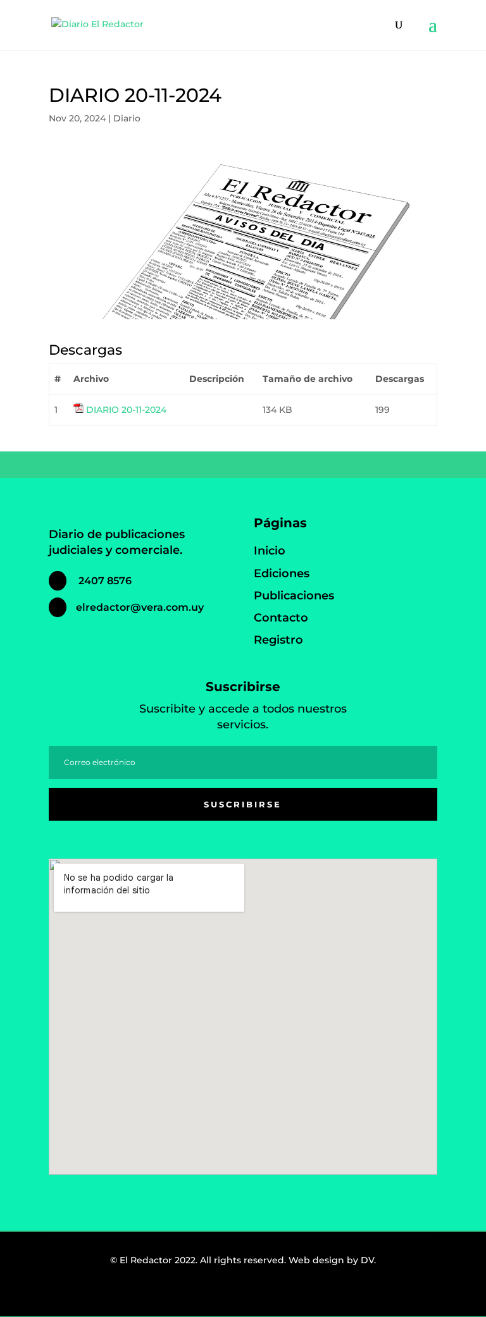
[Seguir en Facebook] (207, 1294)
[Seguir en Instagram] (235, 1294)
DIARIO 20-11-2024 (126, 409)
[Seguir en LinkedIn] (263, 1294)
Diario (126, 118)
